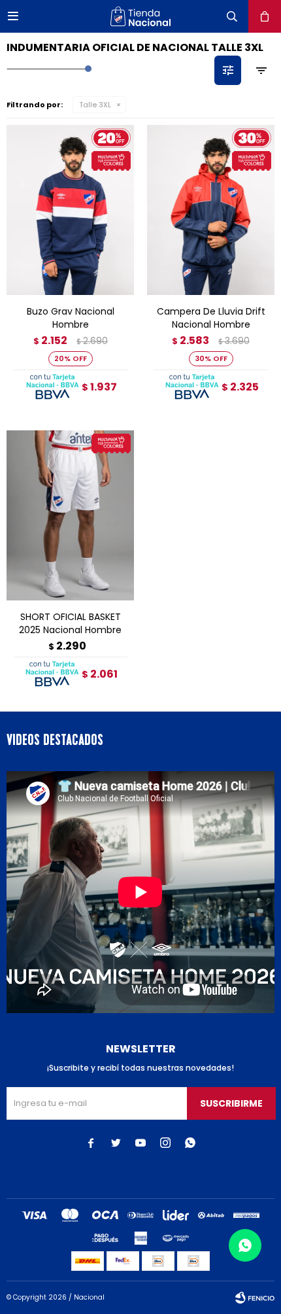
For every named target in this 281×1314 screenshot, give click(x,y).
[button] (232, 16)
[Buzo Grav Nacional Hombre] (70, 210)
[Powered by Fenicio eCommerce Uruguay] (254, 1297)
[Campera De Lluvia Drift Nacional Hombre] (210, 210)
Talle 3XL (95, 104)
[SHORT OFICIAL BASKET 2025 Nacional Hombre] (70, 515)
